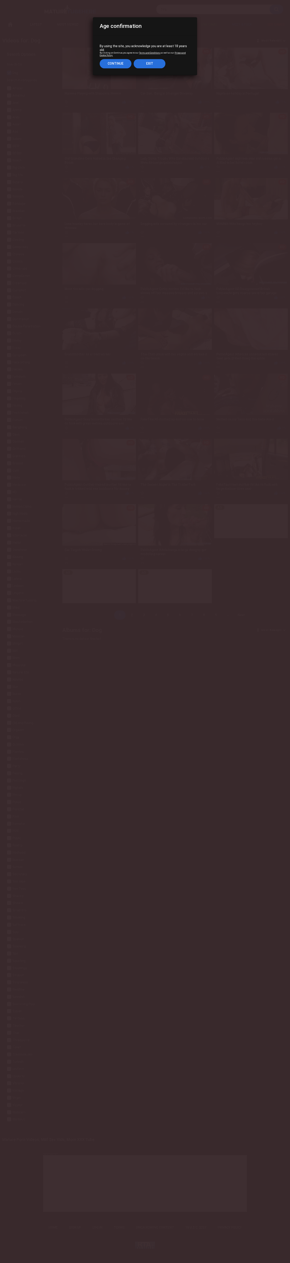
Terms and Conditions (149, 53)
